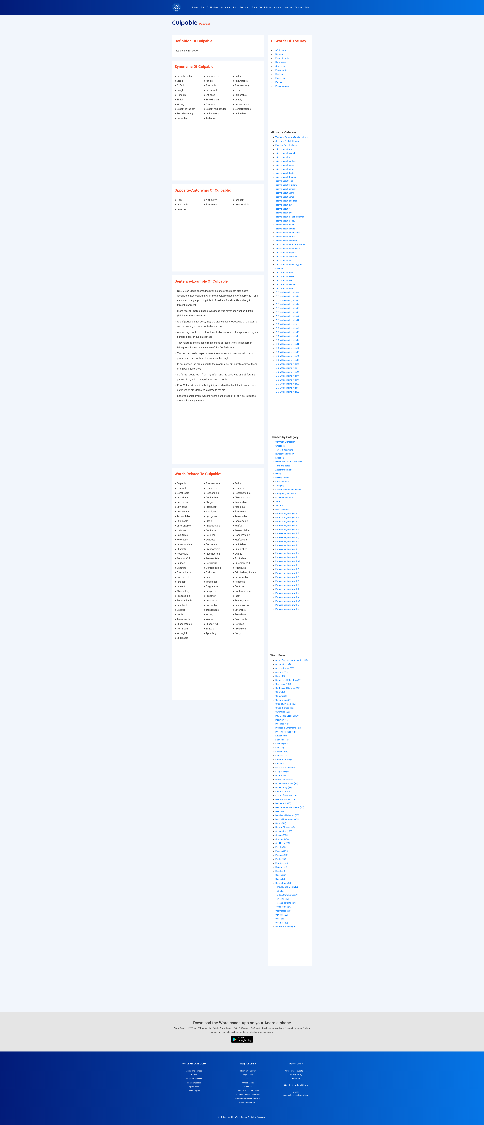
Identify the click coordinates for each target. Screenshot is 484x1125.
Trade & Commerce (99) (286, 895)
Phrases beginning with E (287, 529)
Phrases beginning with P (287, 573)
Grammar (245, 7)
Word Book (265, 7)
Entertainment (282, 481)
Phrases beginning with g (287, 537)
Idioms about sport (284, 260)
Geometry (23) (282, 775)
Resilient (279, 74)
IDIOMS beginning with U (287, 372)
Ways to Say (248, 1075)
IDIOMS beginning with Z (287, 392)
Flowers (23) (281, 755)
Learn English (194, 1091)
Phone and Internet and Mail (288, 461)
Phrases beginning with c (287, 521)
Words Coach (241, 1117)
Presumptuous (282, 86)
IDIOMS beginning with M (287, 340)
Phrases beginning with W (287, 601)
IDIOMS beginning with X (287, 384)
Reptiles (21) (281, 871)
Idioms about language (286, 200)
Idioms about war (283, 280)
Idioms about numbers (286, 240)
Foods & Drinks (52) (284, 759)
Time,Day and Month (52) (287, 887)
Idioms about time (284, 272)
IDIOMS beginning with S (287, 364)
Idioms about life (283, 209)
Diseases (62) (282, 723)
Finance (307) (282, 743)
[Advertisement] (218, 151)
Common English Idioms (287, 141)
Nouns (194, 1075)
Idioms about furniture (286, 185)
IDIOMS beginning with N (287, 344)
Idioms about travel (284, 276)
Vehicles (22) (281, 915)
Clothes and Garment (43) (287, 688)
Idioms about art (283, 157)
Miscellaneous (282, 509)
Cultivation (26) (282, 712)
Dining (278, 473)
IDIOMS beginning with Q (287, 356)
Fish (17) (279, 747)
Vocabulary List (229, 7)
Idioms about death (284, 173)
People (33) (280, 847)
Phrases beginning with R (287, 581)
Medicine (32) (282, 811)
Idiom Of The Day (248, 1071)
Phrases (287, 7)
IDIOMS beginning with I (286, 324)
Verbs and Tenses (194, 1071)
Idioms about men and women (289, 216)
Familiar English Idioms (286, 145)
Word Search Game (248, 1103)
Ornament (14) (282, 839)
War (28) (279, 918)
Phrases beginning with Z (287, 609)
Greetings (280, 446)
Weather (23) (281, 922)
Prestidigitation (282, 58)
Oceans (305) (281, 835)
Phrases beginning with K (287, 553)
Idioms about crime (284, 169)
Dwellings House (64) (285, 732)
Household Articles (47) (286, 783)
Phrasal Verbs (248, 1083)
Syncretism (280, 66)
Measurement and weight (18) (289, 807)
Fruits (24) (280, 763)
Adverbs (248, 1087)
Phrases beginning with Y (287, 605)
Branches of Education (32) (288, 680)
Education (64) (282, 735)
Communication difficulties (288, 489)
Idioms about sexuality (286, 256)
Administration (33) (284, 668)
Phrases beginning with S (287, 585)
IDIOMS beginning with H (287, 320)
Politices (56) (281, 855)
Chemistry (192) (283, 684)
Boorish (279, 54)
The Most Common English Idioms (291, 137)
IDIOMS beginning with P (287, 352)
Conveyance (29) (283, 700)
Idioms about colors (285, 165)
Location (279, 458)
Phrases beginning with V (287, 597)
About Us (296, 1079)
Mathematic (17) (283, 803)
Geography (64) (282, 771)
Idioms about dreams (285, 177)
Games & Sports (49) (285, 767)
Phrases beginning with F (287, 533)
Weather (279, 505)
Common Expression (285, 442)
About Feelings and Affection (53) (291, 660)
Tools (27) (280, 891)
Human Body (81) (283, 787)
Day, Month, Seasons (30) (287, 716)
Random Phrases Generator (247, 1099)
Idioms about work (284, 288)
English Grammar (194, 1079)
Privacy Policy (296, 1075)
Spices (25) (280, 879)
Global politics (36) (284, 779)
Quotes (298, 7)
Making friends (282, 477)
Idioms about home (284, 197)
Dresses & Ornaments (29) (288, 728)
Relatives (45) (282, 863)
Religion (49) (281, 867)
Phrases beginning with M (287, 561)
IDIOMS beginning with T (287, 368)
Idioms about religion (285, 252)
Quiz (307, 7)
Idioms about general (285, 189)
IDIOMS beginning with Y (287, 388)
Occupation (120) (283, 831)
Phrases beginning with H (287, 541)
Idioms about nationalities (287, 232)
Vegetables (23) (283, 911)
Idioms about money (285, 221)
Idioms (277, 7)
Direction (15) (282, 720)
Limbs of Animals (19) (286, 795)
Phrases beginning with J (287, 549)
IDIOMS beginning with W (287, 380)
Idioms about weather (285, 284)
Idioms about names (285, 228)
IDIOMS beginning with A (287, 292)
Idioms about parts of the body (290, 244)
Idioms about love (283, 212)
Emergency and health (285, 493)
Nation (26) (280, 823)
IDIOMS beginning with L (286, 336)
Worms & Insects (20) (285, 926)
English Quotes (194, 1083)
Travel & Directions (284, 450)
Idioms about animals (285, 153)
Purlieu (278, 82)
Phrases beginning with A (287, 513)
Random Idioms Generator (248, 1095)
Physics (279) (282, 851)
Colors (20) (280, 692)
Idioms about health (284, 193)
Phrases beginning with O (287, 569)
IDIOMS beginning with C (287, 300)
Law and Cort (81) (284, 791)
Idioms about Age (283, 149)
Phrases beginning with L (287, 557)
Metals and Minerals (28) (287, 815)
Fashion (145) (282, 739)
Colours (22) (281, 696)
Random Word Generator (248, 1091)
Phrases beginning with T (287, 589)
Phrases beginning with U (287, 593)
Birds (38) (280, 676)
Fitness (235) (281, 751)
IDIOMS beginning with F (286, 312)
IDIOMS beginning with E (286, 308)
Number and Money (284, 453)
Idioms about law (283, 205)
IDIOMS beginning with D (287, 304)
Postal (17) (280, 859)
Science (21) (281, 875)
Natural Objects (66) (285, 827)
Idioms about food (284, 181)
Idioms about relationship (287, 248)
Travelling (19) (282, 899)
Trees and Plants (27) (285, 903)
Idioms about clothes (285, 161)
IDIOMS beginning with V (287, 376)
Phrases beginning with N (287, 565)
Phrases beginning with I (286, 545)
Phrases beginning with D (287, 525)
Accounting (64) (283, 664)
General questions (284, 497)
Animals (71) (281, 672)
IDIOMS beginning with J (287, 328)
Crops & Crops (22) (284, 708)
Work (277, 501)
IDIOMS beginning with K (287, 332)
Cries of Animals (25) (285, 704)
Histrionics (280, 62)
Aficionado (280, 50)
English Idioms (194, 1087)
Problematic (281, 70)
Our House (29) (282, 843)
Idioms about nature (285, 236)
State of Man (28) (283, 883)
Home (195, 7)
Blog (254, 7)
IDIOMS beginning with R (287, 360)
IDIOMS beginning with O (287, 348)
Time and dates (282, 465)
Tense (248, 1079)
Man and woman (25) (285, 799)
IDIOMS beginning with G (287, 316)
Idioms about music (284, 224)
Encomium (280, 78)
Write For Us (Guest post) (296, 1071)
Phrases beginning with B (287, 517)
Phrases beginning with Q (287, 577)
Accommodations (284, 469)
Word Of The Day (209, 7)
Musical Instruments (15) (287, 819)
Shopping (279, 485)
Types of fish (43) (283, 906)
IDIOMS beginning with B (287, 296)
